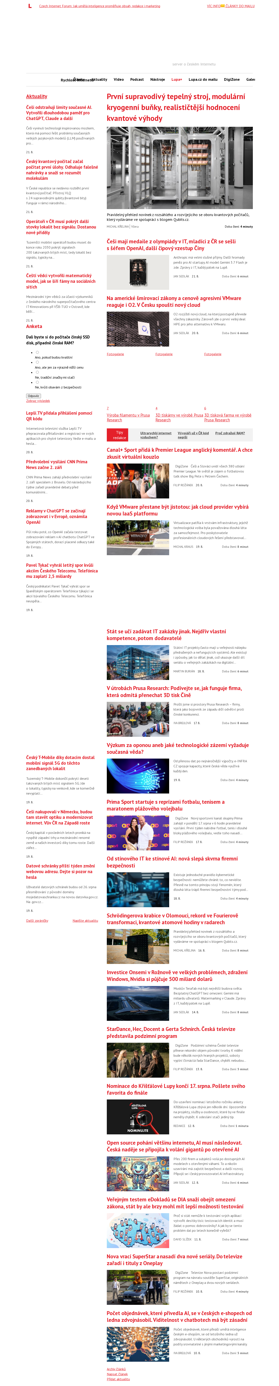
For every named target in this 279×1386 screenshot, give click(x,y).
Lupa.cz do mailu (203, 79)
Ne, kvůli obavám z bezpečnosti (58, 387)
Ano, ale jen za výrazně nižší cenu (59, 367)
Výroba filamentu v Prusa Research (128, 417)
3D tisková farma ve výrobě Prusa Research (228, 417)
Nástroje (157, 79)
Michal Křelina (118, 226)
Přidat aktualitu (118, 1379)
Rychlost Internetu (65, 79)
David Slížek (183, 1239)
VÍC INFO (214, 6)
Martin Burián (184, 671)
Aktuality (99, 79)
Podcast (137, 79)
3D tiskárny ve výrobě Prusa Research (179, 417)
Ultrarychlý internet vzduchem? (156, 435)
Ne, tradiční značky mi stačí (55, 377)
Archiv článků (116, 1369)
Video (119, 79)
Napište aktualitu (85, 920)
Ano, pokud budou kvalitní (54, 357)
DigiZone (232, 79)
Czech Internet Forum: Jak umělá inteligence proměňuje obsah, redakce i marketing (99, 6)
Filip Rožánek (183, 485)
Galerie (252, 79)
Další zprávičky (37, 920)
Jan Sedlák (181, 276)
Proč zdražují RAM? (230, 433)
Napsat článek (117, 1374)
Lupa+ (177, 79)
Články (79, 79)
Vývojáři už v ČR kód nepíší (193, 435)
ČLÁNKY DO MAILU (240, 6)
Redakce (179, 1126)
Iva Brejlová (182, 723)
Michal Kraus (183, 547)
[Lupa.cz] (31, 6)
